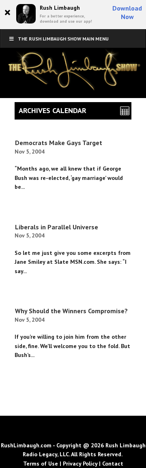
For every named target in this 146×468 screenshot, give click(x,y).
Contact (112, 463)
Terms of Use (40, 463)
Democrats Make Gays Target (58, 143)
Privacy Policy (80, 463)
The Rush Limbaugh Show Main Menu (63, 39)
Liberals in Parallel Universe (56, 227)
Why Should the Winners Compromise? (71, 311)
